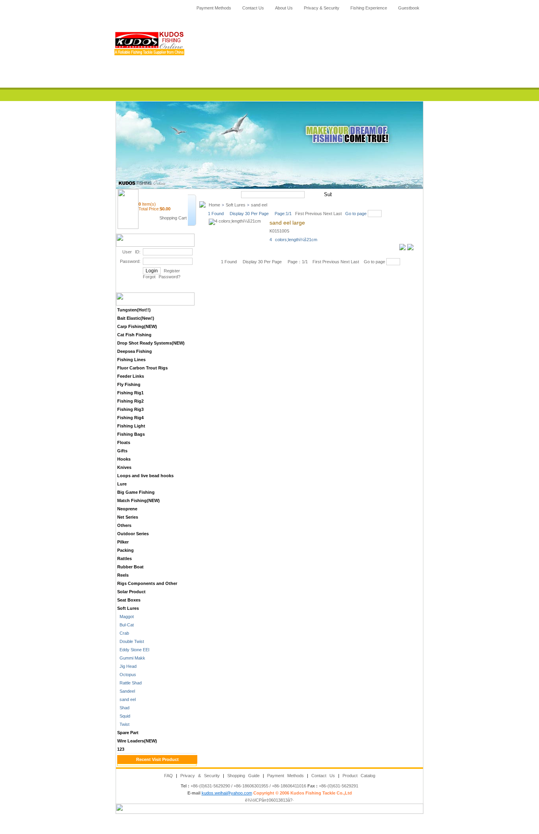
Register (172, 270)
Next (328, 213)
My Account (279, 70)
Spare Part (127, 732)
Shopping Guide (243, 775)
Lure (122, 484)
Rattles (124, 558)
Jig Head (127, 666)
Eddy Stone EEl (133, 649)
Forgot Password (160, 276)
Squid (123, 716)
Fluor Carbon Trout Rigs (142, 367)
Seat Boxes (128, 600)
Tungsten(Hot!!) (134, 309)
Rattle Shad (129, 682)
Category (279, 47)
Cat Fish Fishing (134, 334)
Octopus (126, 674)
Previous (313, 213)
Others (124, 525)
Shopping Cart (173, 218)
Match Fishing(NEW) (138, 500)
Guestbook (408, 8)
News (278, 36)
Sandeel (126, 691)
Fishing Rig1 (130, 392)
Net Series (127, 517)
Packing (125, 550)
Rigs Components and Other (147, 583)
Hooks (124, 459)
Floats (123, 442)
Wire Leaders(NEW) (137, 740)
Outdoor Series (133, 533)
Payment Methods (214, 8)
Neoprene (127, 508)
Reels (123, 575)
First (298, 213)
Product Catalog (358, 775)
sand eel (126, 699)
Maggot (125, 616)
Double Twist (130, 641)
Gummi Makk (131, 658)
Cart (279, 82)
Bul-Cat (125, 624)
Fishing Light (131, 426)
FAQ (168, 775)
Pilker (123, 542)
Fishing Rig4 (130, 417)
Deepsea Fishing (134, 351)
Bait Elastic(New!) (135, 318)
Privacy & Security (321, 8)
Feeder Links (130, 376)
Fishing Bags (131, 434)
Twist (123, 724)
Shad (123, 707)
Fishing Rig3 (130, 409)
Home (278, 24)
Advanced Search (354, 194)
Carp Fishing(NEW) (137, 326)
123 (120, 749)
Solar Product (131, 591)
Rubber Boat (130, 566)
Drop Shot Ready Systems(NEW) (151, 343)
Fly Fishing (128, 384)
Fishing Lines (131, 359)
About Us (284, 8)
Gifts (122, 450)
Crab (123, 633)
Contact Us (253, 8)
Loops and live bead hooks (145, 475)
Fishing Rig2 (130, 401)
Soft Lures (128, 608)
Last (337, 213)
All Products (279, 59)
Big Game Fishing (136, 492)
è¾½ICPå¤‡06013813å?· (269, 800)
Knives (124, 467)
